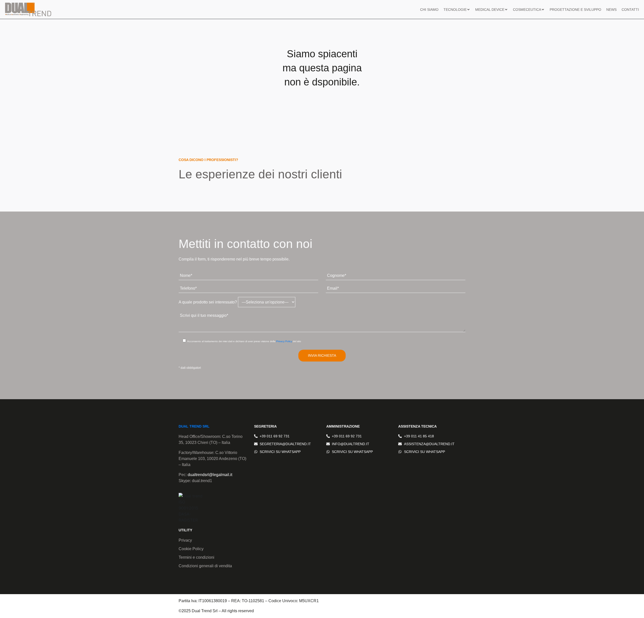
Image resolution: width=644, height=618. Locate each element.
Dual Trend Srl (194, 426)
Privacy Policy (284, 341)
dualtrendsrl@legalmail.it (210, 475)
